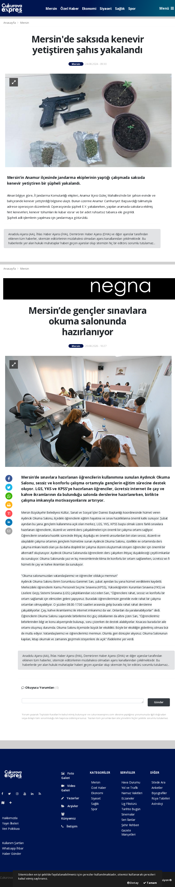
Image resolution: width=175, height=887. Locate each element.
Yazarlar (72, 798)
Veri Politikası (11, 829)
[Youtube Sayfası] (26, 794)
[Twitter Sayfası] (11, 794)
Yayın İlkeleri (10, 823)
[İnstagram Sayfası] (19, 794)
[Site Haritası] (4, 803)
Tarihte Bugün (131, 809)
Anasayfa (9, 23)
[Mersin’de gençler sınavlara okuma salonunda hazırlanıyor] (88, 411)
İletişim (71, 826)
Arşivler (72, 806)
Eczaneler (127, 798)
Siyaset (106, 8)
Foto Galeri (67, 775)
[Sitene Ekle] (12, 803)
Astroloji (157, 804)
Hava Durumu (130, 782)
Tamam (151, 883)
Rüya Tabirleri (161, 798)
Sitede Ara (158, 782)
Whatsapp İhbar (12, 848)
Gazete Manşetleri (128, 832)
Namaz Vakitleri (131, 793)
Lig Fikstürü (129, 804)
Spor (132, 8)
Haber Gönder (11, 854)
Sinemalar (128, 814)
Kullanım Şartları (13, 843)
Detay (134, 883)
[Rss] (41, 794)
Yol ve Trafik (129, 788)
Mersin (51, 8)
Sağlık (120, 8)
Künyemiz (68, 818)
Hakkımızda (10, 818)
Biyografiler (159, 793)
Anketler (157, 788)
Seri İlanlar (128, 820)
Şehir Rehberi (130, 825)
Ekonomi (89, 8)
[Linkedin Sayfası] (34, 794)
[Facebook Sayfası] (4, 794)
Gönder (158, 702)
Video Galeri (68, 788)
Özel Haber (69, 8)
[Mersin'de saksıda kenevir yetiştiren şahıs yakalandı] (88, 120)
